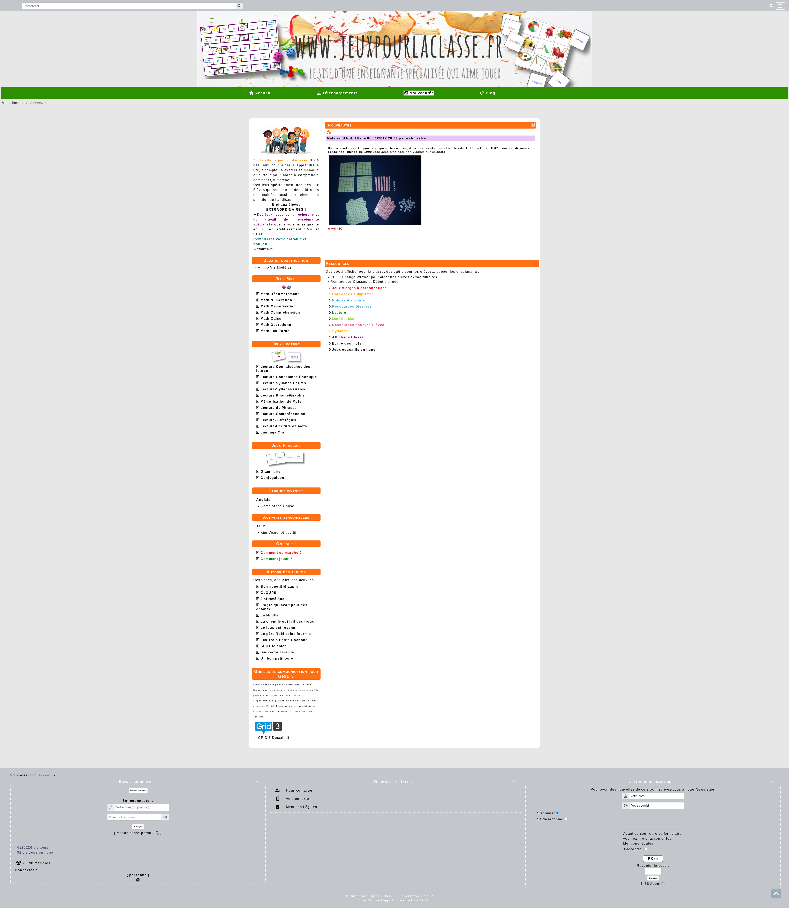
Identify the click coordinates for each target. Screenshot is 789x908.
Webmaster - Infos (444, 781)
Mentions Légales (301, 807)
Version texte (297, 798)
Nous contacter (299, 790)
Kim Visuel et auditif (278, 532)
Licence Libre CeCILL (414, 900)
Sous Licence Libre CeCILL (421, 896)
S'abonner (546, 813)
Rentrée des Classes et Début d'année (364, 281)
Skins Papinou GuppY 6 (377, 900)
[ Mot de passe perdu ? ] (138, 833)
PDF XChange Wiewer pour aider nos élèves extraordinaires (383, 277)
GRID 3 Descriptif (273, 737)
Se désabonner (550, 819)
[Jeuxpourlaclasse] (394, 35)
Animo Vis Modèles (275, 267)
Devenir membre (138, 790)
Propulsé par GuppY (361, 896)
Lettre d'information (701, 781)
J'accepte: (634, 849)
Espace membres (188, 781)
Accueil (37, 103)
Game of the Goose (277, 506)
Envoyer (138, 826)
